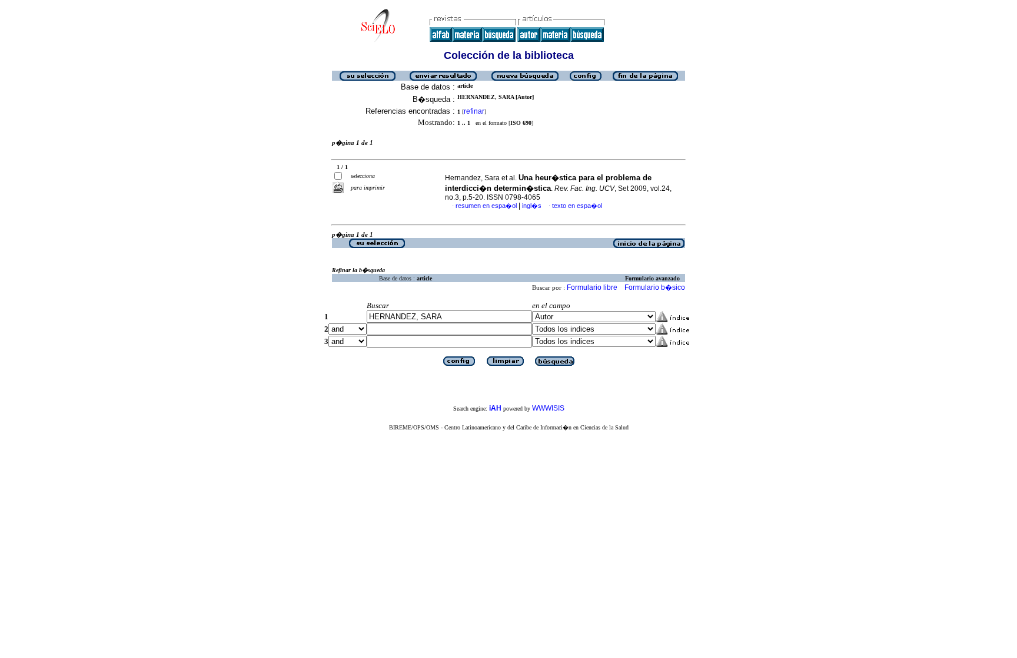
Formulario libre (592, 287)
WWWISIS (548, 408)
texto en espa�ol (577, 205)
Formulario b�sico (654, 287)
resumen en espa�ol (486, 205)
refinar (474, 111)
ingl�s (531, 205)
